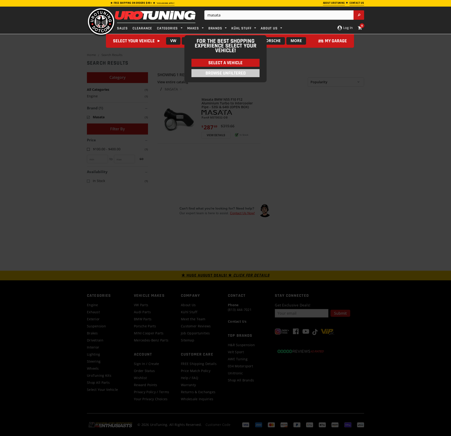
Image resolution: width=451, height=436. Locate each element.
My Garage (336, 41)
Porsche (272, 40)
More (296, 40)
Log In (347, 27)
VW (173, 40)
